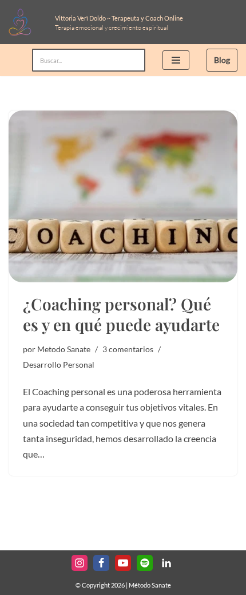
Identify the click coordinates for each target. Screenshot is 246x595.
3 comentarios (127, 349)
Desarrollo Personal (58, 364)
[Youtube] (123, 563)
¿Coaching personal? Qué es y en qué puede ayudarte (121, 314)
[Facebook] (101, 563)
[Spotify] (145, 563)
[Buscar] (132, 60)
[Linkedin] (166, 563)
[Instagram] (80, 563)
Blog (222, 60)
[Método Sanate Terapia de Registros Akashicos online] (23, 22)
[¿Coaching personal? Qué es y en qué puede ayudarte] (123, 196)
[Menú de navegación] (175, 60)
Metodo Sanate (63, 349)
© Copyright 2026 (100, 585)
